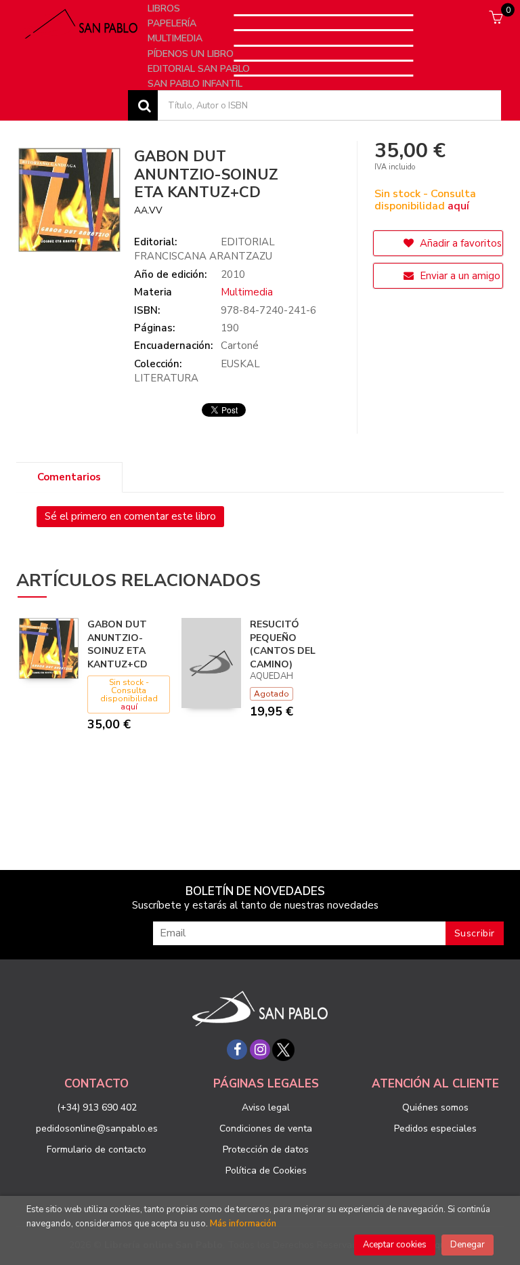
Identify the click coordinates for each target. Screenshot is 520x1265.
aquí (458, 206)
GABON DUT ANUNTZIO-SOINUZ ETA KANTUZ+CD (117, 644)
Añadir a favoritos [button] (459, 243)
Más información (243, 1224)
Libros (165, 8)
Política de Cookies (266, 1170)
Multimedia (176, 38)
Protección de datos (266, 1149)
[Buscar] (143, 105)
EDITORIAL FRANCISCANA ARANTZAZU (204, 249)
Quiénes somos (435, 1107)
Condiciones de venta (265, 1128)
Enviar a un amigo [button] (458, 276)
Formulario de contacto (96, 1149)
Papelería (173, 23)
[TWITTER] (283, 1049)
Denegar (467, 1245)
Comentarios (69, 477)
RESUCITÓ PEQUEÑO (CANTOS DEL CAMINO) (283, 644)
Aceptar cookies (395, 1245)
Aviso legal (266, 1107)
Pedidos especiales (435, 1128)
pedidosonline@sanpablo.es (97, 1128)
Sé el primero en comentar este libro (130, 516)
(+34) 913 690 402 (97, 1107)
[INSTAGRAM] (260, 1049)
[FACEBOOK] (237, 1049)
